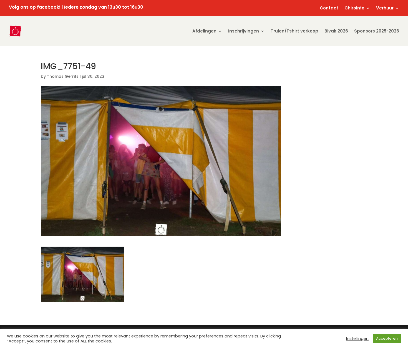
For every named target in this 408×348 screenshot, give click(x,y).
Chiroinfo (354, 8)
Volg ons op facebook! (35, 7)
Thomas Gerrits (63, 76)
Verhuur (385, 8)
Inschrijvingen (243, 31)
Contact (329, 8)
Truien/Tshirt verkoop (294, 31)
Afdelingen (204, 31)
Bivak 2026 (336, 31)
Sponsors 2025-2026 (376, 31)
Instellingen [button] (357, 338)
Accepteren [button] (387, 338)
